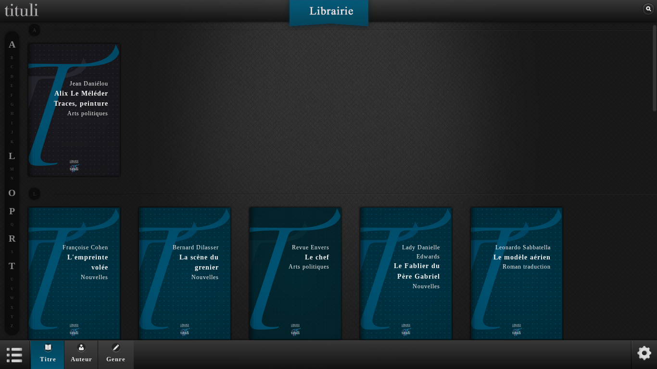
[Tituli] (21, 3)
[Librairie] (329, 16)
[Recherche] (648, 9)
